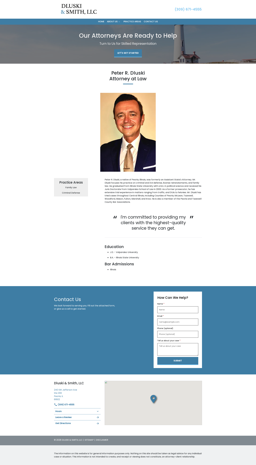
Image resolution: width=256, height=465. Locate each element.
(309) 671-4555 (65, 404)
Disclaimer (102, 439)
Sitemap (89, 439)
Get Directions (63, 423)
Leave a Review (63, 417)
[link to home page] (74, 9)
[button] (119, 21)
